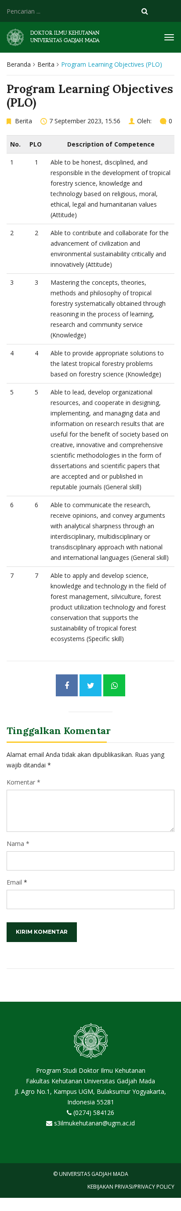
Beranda (19, 64)
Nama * (18, 843)
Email (14, 882)
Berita (45, 64)
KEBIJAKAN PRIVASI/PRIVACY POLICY (130, 1186)
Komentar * (23, 782)
